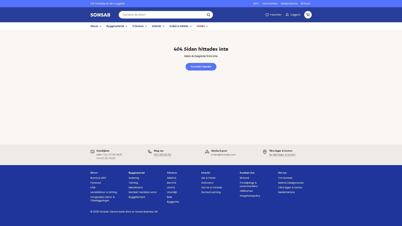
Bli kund (305, 3)
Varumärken (270, 3)
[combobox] (166, 15)
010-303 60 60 (162, 154)
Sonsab (104, 211)
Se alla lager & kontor (282, 154)
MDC (256, 3)
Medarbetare (289, 3)
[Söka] (208, 15)
